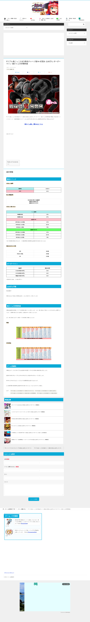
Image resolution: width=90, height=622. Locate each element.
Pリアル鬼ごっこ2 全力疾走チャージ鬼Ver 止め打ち (46, 390)
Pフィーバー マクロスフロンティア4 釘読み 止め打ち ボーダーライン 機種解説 (19, 448)
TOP (9, 509)
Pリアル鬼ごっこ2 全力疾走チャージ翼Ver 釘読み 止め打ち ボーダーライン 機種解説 (49, 448)
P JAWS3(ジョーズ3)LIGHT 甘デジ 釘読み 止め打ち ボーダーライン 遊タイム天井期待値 (29, 432)
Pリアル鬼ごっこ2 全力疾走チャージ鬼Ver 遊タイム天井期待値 (23, 393)
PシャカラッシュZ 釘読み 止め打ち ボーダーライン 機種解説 (23, 425)
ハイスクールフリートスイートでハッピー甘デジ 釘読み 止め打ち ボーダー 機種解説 (28, 411)
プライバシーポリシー (9, 572)
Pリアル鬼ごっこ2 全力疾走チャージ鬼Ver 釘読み (47, 393)
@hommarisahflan (32, 532)
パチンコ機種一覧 (10, 69)
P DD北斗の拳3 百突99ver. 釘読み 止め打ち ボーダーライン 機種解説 (25, 418)
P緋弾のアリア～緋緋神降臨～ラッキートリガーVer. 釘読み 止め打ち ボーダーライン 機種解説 (30, 439)
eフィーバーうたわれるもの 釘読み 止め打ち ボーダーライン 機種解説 (25, 404)
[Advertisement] (34, 44)
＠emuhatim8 (24, 523)
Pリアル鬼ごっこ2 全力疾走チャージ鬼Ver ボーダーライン (22, 390)
